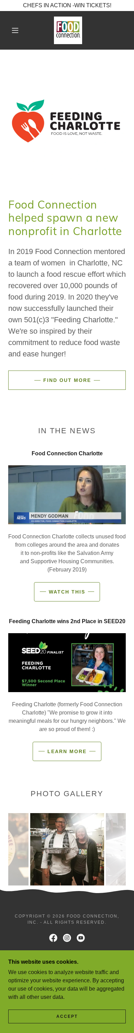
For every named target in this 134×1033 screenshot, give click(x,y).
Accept (67, 1016)
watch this (67, 592)
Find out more (67, 380)
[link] (68, 30)
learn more (67, 751)
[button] (15, 30)
